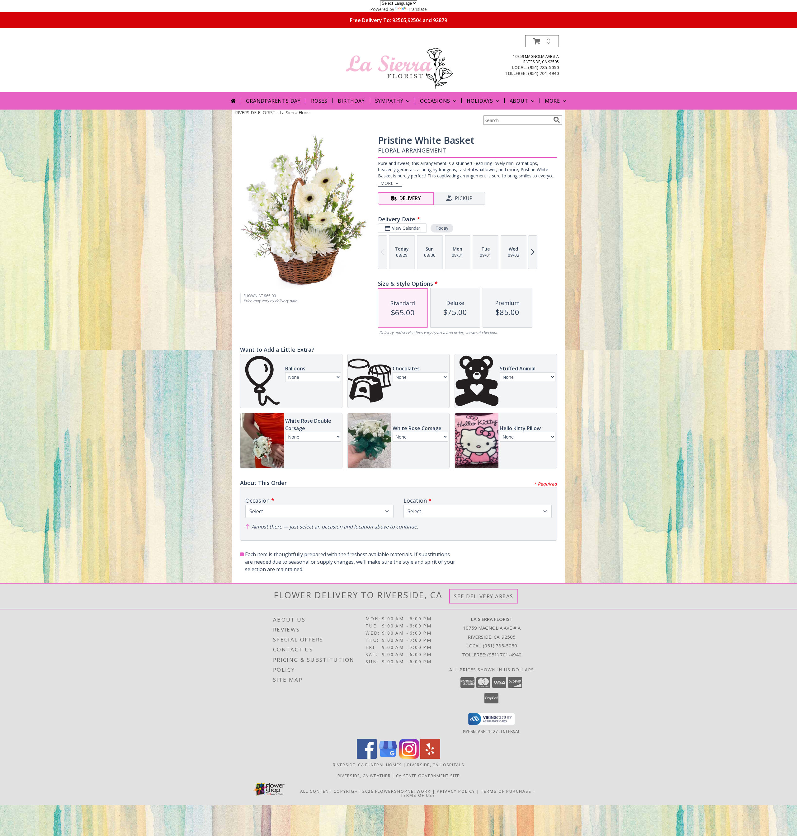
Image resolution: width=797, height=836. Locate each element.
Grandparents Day (273, 100)
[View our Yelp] (430, 757)
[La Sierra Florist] (399, 64)
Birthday (351, 100)
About (519, 100)
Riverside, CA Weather (364, 775)
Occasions (435, 100)
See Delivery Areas (483, 596)
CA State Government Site (428, 775)
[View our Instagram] (409, 757)
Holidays (480, 100)
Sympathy (389, 100)
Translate (417, 9)
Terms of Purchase (506, 791)
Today (442, 228)
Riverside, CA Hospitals (435, 765)
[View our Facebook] (367, 757)
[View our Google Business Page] (388, 757)
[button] (542, 41)
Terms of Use (418, 795)
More (552, 100)
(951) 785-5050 (543, 67)
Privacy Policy (456, 791)
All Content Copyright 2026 (337, 791)
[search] (557, 119)
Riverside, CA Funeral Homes (367, 765)
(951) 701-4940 (543, 73)
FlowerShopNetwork (403, 791)
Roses (319, 100)
